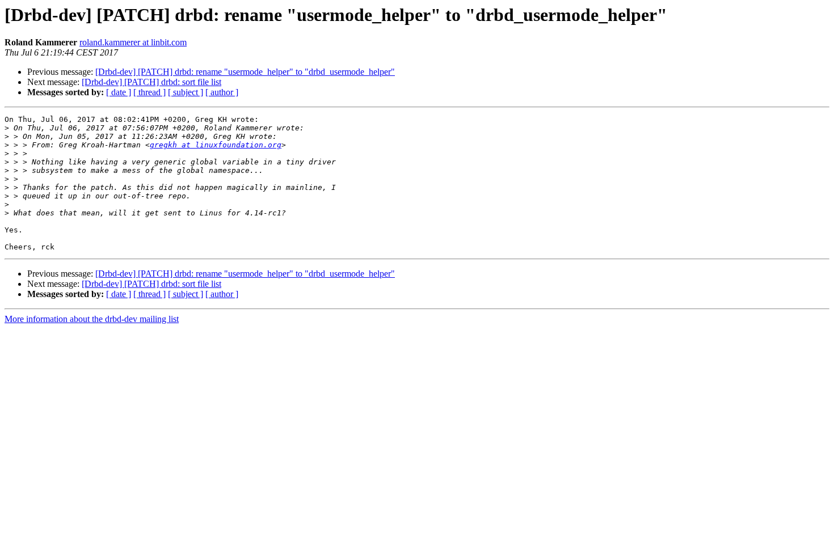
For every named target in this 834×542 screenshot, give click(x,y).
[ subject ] (185, 92)
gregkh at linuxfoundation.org (215, 145)
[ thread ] (149, 92)
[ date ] (118, 92)
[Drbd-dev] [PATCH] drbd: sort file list (151, 82)
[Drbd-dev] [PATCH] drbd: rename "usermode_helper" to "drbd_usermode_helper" (245, 72)
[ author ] (221, 92)
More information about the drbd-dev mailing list (92, 319)
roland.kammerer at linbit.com (133, 42)
